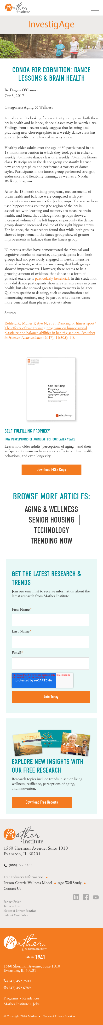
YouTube (96, 897)
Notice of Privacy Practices (20, 911)
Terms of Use (12, 906)
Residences (30, 998)
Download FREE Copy (51, 469)
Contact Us (12, 889)
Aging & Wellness (38, 108)
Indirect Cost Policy (16, 915)
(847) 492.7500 (19, 981)
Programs (11, 998)
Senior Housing (51, 520)
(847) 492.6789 (19, 988)
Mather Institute (21, 8)
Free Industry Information (24, 877)
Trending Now (51, 541)
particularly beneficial (52, 279)
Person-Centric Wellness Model (28, 883)
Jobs (36, 1004)
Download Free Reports (42, 802)
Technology (51, 530)
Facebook (86, 897)
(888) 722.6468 (20, 865)
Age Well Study (70, 883)
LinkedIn (76, 897)
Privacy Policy (12, 901)
